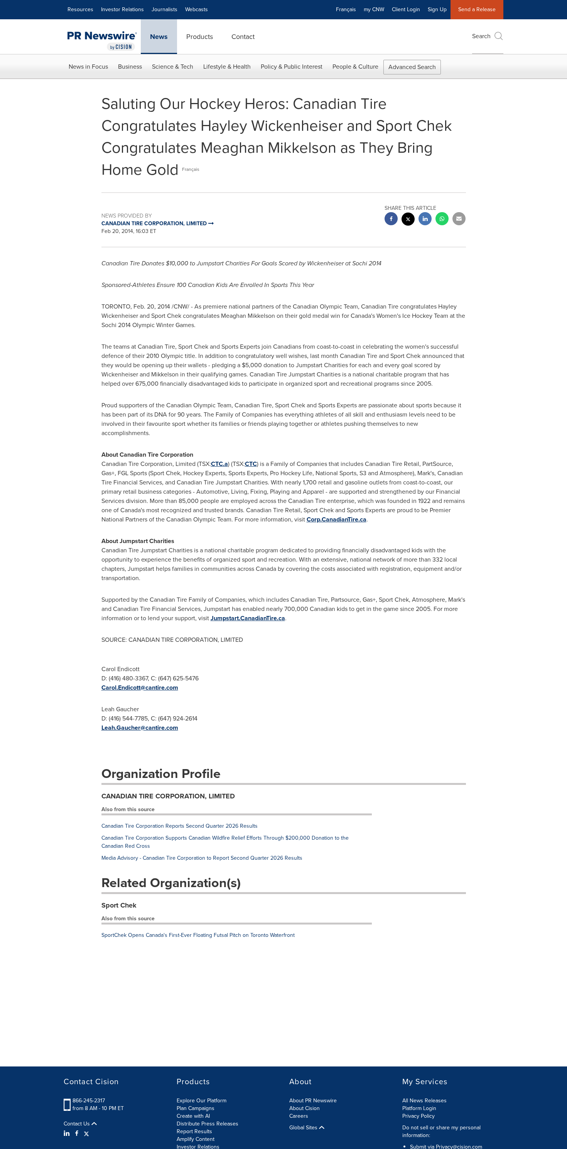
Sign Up (437, 9)
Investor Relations (122, 9)
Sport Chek (119, 905)
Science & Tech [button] (172, 66)
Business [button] (130, 66)
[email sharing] (459, 219)
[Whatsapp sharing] (442, 219)
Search (481, 36)
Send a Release (477, 9)
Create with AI (193, 1116)
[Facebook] (76, 1133)
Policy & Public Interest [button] (291, 66)
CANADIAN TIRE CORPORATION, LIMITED (168, 796)
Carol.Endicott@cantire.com (139, 687)
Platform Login (419, 1108)
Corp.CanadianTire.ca (336, 519)
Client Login (406, 9)
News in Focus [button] (88, 66)
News (159, 37)
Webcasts (196, 9)
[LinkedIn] (68, 1133)
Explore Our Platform (201, 1101)
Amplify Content (195, 1139)
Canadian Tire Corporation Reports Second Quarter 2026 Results (179, 826)
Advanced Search (412, 66)
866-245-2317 (89, 1101)
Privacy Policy (418, 1116)
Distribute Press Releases (207, 1124)
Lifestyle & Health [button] (227, 66)
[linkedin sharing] (425, 219)
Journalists (164, 9)
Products (199, 37)
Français (346, 9)
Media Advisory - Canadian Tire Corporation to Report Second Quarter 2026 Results (201, 858)
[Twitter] (86, 1133)
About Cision (304, 1108)
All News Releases (424, 1101)
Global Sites (304, 1128)
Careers (298, 1116)
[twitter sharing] (408, 220)
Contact (243, 37)
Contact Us (77, 1124)
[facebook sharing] (391, 219)
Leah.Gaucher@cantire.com (139, 727)
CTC (251, 463)
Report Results (194, 1131)
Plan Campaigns (195, 1108)
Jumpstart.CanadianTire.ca (248, 618)
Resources (80, 9)
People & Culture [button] (355, 66)
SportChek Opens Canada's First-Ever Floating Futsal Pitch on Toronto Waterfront (198, 935)
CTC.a (219, 463)
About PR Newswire (313, 1101)
